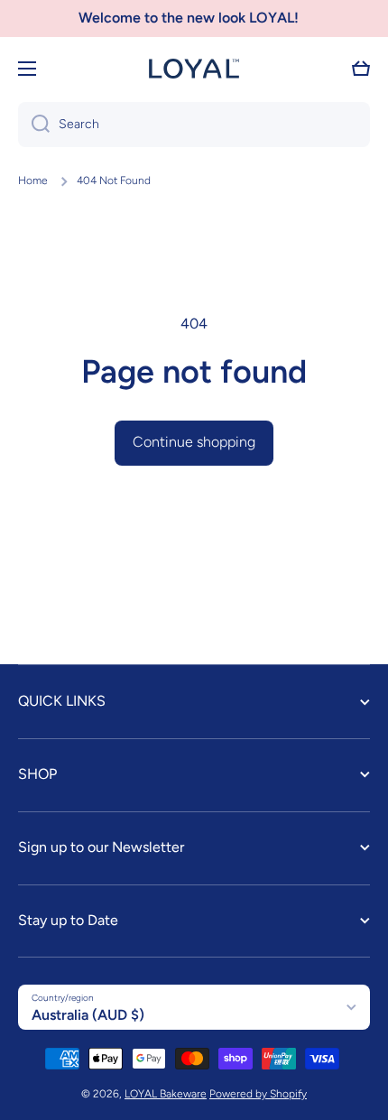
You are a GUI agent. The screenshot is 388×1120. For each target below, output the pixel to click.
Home (33, 180)
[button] (361, 69)
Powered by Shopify (258, 1094)
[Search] (34, 124)
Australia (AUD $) (88, 1014)
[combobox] (194, 124)
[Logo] (194, 69)
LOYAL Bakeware (166, 1094)
